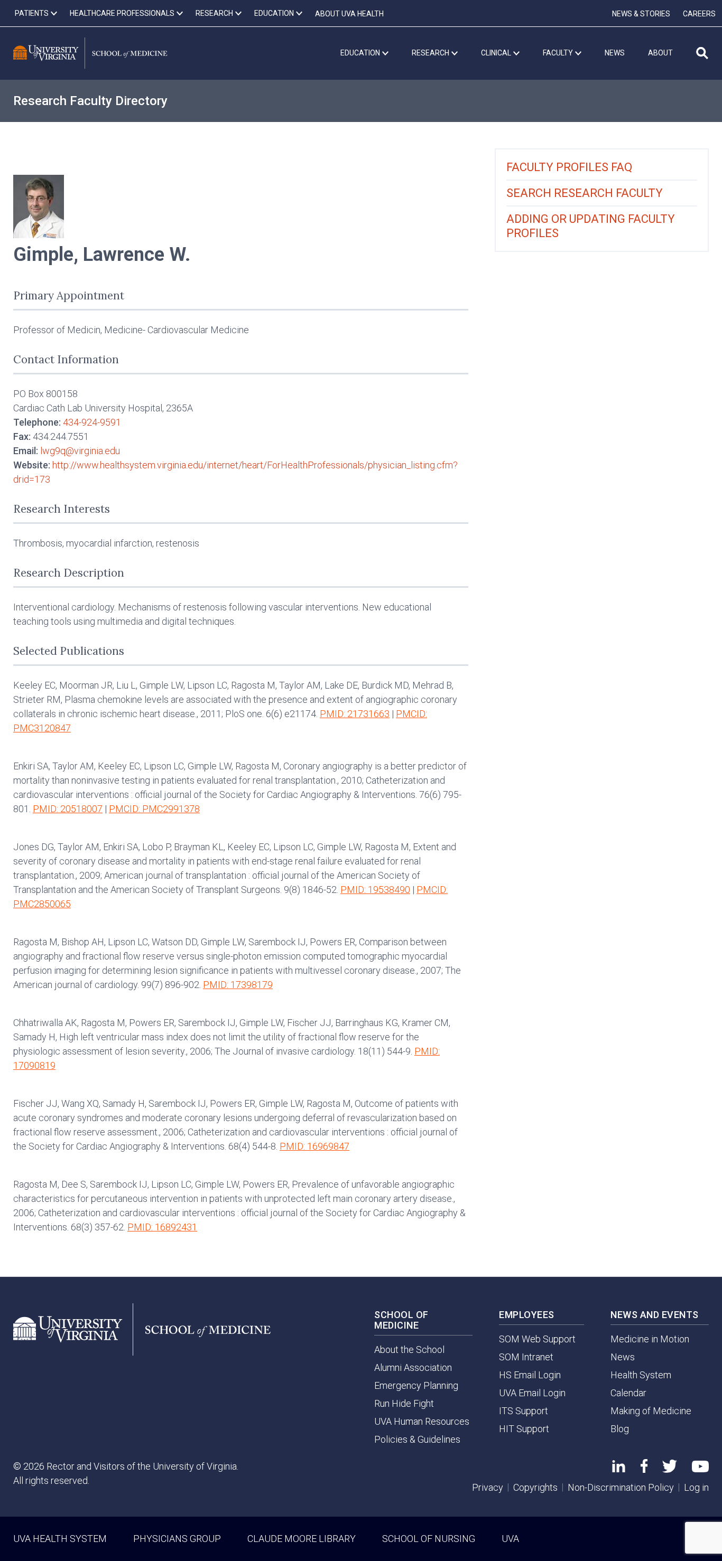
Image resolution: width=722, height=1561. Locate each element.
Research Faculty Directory (90, 100)
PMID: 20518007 (68, 808)
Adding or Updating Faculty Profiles (590, 226)
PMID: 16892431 (162, 1227)
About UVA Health (349, 14)
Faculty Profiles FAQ (569, 167)
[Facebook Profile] (644, 1469)
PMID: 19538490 (375, 889)
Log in (696, 1487)
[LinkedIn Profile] (619, 1468)
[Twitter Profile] (669, 1469)
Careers (699, 14)
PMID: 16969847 (314, 1146)
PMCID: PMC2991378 (154, 808)
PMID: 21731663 (355, 713)
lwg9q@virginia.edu (80, 450)
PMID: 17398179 (238, 984)
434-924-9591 (92, 422)
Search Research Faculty (584, 193)
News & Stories (641, 14)
